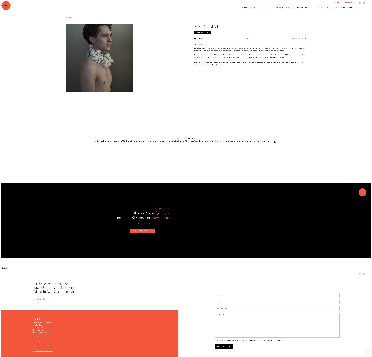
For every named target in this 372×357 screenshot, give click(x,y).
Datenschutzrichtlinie (271, 340)
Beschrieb (198, 38)
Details (247, 38)
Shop (335, 7)
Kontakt (360, 7)
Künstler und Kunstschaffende (299, 7)
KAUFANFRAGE (203, 32)
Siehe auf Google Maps (44, 351)
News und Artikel (323, 7)
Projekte (279, 7)
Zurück (69, 18)
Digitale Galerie (347, 7)
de (368, 7)
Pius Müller (268, 7)
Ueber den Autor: (298, 38)
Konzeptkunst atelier (251, 7)
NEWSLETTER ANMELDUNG (345, 2)
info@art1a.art (40, 298)
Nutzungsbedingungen (246, 340)
